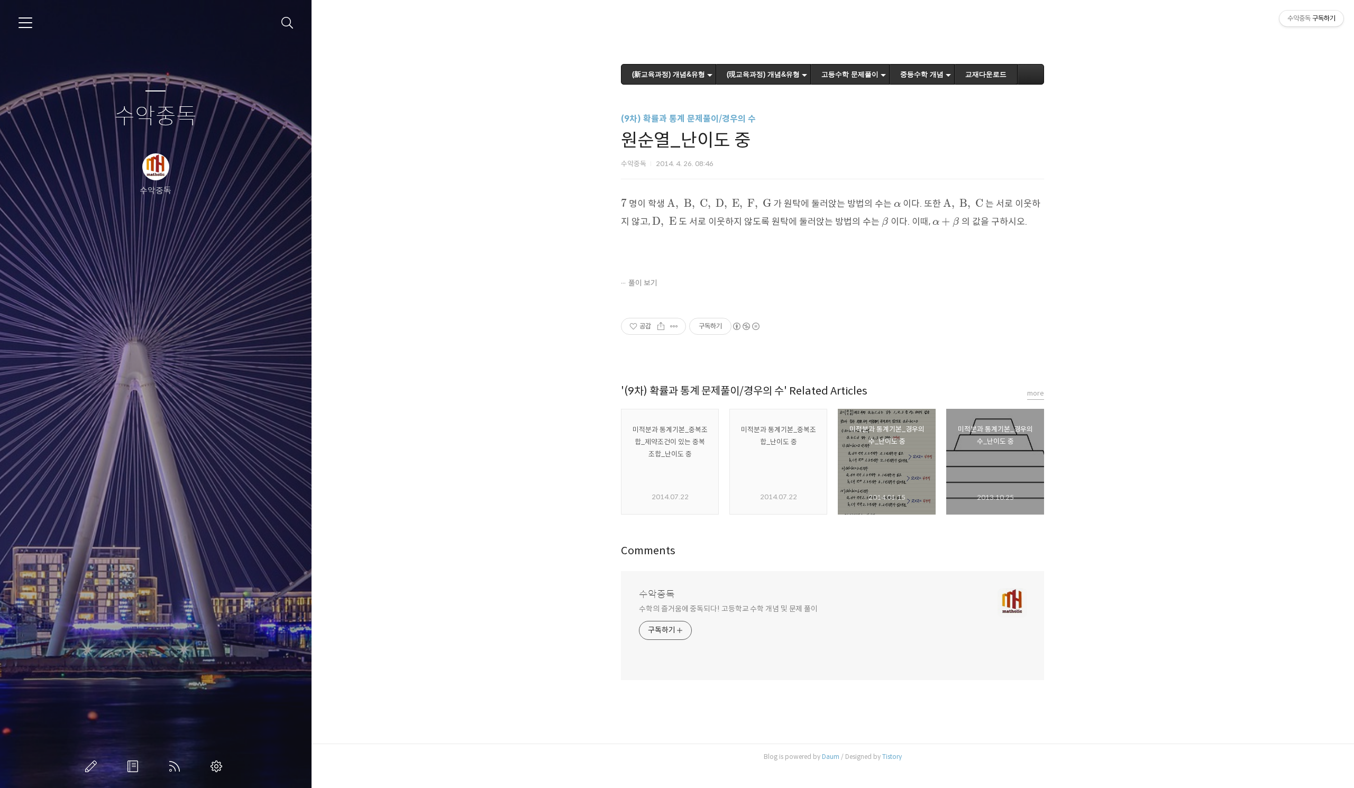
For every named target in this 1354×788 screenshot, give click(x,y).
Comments (648, 550)
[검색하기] (287, 23)
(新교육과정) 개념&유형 (668, 74)
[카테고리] (25, 23)
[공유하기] (660, 326)
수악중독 (155, 117)
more (1035, 393)
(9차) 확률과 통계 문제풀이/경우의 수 (688, 118)
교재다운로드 (986, 74)
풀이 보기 (642, 283)
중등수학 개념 (922, 74)
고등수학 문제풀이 (850, 74)
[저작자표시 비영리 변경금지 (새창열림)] (745, 326)
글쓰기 (93, 766)
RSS (176, 766)
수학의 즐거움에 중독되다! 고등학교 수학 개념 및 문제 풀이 (728, 608)
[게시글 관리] (674, 326)
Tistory (892, 756)
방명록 (135, 766)
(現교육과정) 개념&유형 (763, 74)
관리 (218, 766)
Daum (830, 756)
